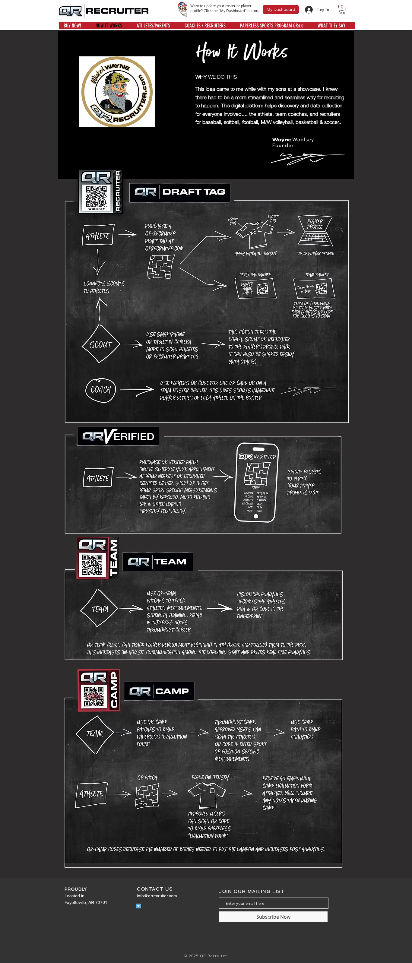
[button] (342, 9)
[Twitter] (138, 906)
